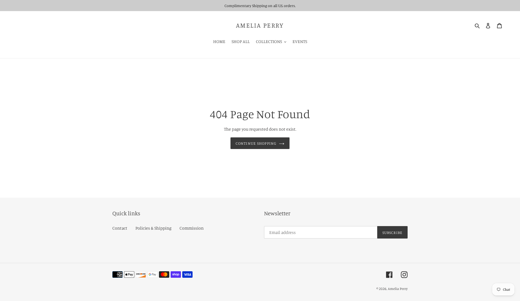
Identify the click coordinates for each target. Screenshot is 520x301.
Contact (119, 228)
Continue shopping (256, 143)
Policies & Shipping (153, 228)
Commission (192, 228)
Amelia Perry (260, 25)
